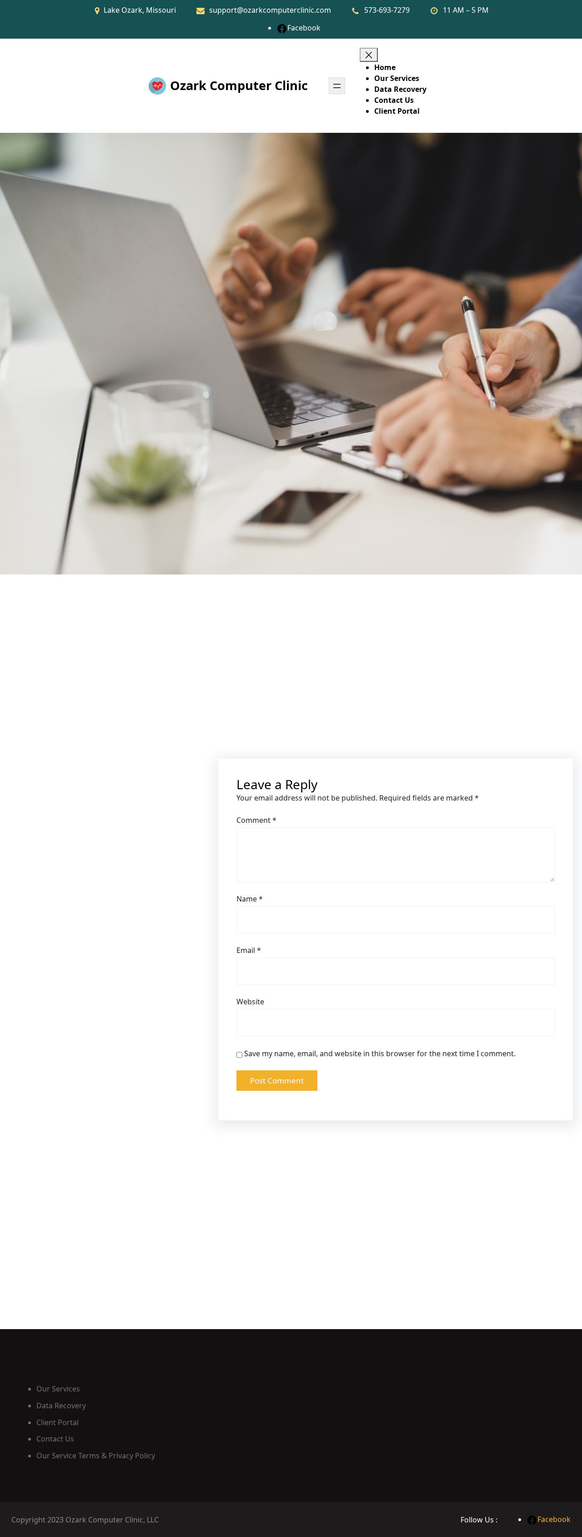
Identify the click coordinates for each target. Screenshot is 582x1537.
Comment (256, 820)
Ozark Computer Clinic (239, 85)
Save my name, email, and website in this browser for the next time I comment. (380, 1053)
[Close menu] (369, 55)
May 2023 (49, 750)
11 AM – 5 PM (466, 10)
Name (249, 899)
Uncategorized (63, 837)
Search (35, 651)
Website (250, 1002)
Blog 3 (41, 959)
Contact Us (55, 1439)
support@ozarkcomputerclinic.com (270, 10)
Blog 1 (41, 1017)
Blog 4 (41, 931)
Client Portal (57, 1422)
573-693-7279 (387, 10)
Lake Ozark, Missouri (140, 10)
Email (248, 950)
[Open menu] (337, 86)
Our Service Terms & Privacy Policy (95, 1456)
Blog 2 (41, 988)
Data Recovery (61, 1406)
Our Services (58, 1389)
